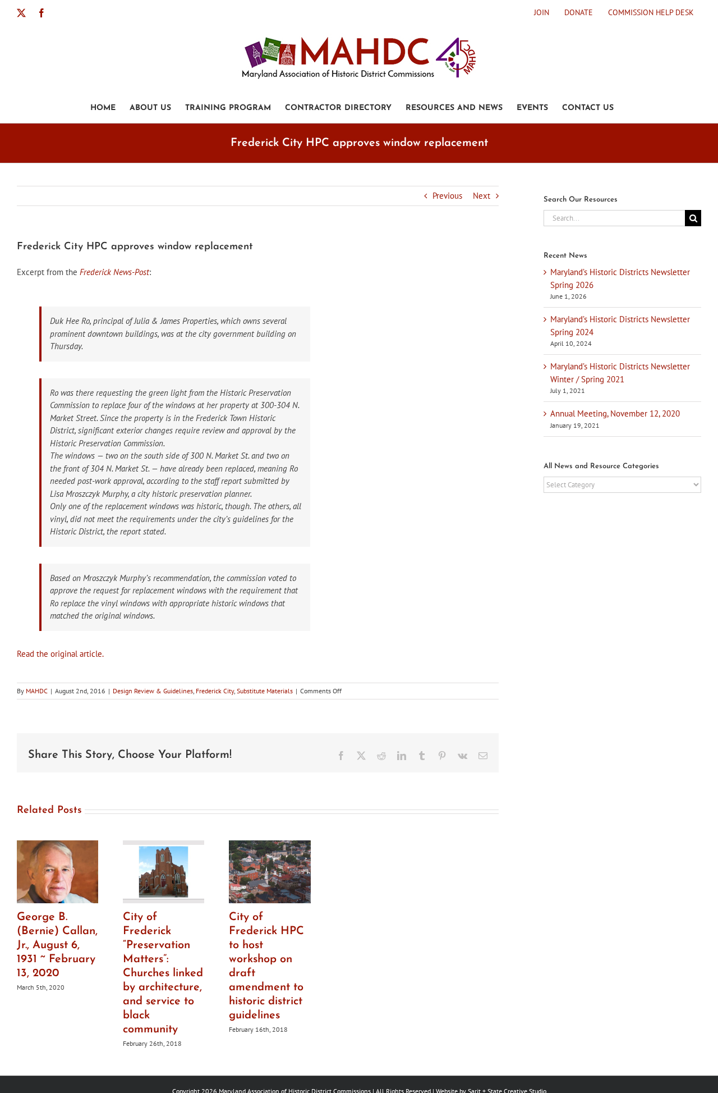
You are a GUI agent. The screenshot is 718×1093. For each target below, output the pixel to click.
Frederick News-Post (114, 272)
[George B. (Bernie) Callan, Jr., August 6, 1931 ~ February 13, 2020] (57, 845)
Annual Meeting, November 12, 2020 (615, 413)
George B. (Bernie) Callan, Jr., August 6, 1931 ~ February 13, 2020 (57, 945)
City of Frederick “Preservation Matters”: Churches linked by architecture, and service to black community (163, 973)
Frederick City (215, 691)
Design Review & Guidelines (153, 691)
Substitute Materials (265, 691)
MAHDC (37, 691)
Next (481, 195)
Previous (447, 195)
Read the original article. (60, 653)
